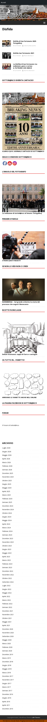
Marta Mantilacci (29, 55)
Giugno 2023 (6, 549)
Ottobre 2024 (7, 513)
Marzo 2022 (6, 600)
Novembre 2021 (8, 614)
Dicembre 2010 (7, 709)
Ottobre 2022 (7, 578)
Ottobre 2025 (7, 480)
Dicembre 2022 (7, 571)
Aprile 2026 (6, 459)
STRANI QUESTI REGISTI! (11, 261)
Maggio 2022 (6, 593)
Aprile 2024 (6, 524)
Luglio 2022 (6, 586)
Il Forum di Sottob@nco (10, 425)
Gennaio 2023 (7, 567)
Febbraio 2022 (7, 604)
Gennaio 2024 (7, 535)
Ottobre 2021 (7, 618)
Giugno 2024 (6, 517)
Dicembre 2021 (7, 611)
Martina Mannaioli (29, 70)
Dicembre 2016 (7, 694)
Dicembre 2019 (7, 654)
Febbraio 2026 (7, 466)
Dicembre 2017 (7, 676)
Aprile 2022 (6, 596)
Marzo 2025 (6, 495)
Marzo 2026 (6, 462)
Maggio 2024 (6, 520)
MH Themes (36, 717)
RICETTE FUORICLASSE (11, 310)
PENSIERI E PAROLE (10, 219)
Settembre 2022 (8, 582)
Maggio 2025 (6, 488)
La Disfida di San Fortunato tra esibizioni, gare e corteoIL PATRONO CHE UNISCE (25, 66)
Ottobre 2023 (7, 546)
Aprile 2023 (6, 557)
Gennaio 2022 (7, 607)
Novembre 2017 (8, 680)
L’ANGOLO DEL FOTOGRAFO (14, 171)
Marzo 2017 (6, 687)
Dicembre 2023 (7, 538)
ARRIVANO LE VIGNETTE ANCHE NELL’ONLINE (19, 397)
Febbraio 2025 (7, 499)
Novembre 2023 (8, 542)
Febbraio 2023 (7, 564)
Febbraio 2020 (7, 647)
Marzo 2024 (6, 528)
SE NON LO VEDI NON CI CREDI (15, 266)
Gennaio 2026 (7, 470)
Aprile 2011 (6, 705)
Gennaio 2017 (7, 691)
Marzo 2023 (6, 560)
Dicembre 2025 (7, 473)
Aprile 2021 (6, 625)
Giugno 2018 (6, 665)
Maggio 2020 (6, 640)
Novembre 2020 (8, 633)
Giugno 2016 (6, 698)
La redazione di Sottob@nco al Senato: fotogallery (22, 213)
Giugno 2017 (6, 683)
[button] (44, 22)
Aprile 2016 (6, 702)
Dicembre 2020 (7, 629)
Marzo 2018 (6, 673)
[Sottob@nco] (23, 19)
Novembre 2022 (8, 575)
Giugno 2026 (6, 452)
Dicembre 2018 (7, 662)
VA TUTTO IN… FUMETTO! (13, 360)
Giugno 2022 (6, 589)
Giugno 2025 (6, 484)
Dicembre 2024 (7, 506)
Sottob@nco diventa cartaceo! (18, 80)
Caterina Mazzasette (30, 45)
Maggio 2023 (6, 553)
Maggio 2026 (6, 455)
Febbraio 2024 (7, 531)
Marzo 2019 (6, 658)
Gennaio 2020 (7, 651)
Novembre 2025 (8, 477)
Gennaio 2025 (7, 502)
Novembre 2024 (8, 509)
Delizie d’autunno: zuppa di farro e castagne (19, 354)
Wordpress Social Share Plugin (13, 721)
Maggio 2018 (6, 669)
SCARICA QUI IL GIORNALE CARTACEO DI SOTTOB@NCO (23, 151)
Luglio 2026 (6, 448)
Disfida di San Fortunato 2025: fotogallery (24, 42)
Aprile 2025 (6, 491)
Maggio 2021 (6, 622)
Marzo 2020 (6, 643)
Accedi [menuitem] (3, 2)
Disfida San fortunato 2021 (23, 53)
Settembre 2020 (8, 636)
